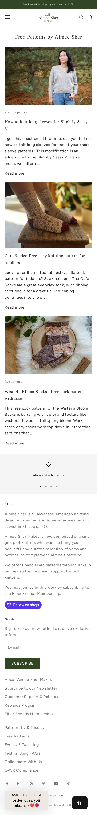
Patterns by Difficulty (24, 727)
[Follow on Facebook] (7, 783)
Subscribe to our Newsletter (31, 688)
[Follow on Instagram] (19, 783)
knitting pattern (16, 112)
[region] (48, 470)
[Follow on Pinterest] (43, 783)
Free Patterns (17, 736)
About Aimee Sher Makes (28, 679)
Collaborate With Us (23, 762)
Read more (14, 173)
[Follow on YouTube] (56, 783)
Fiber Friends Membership (36, 593)
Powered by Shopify (66, 805)
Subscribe (23, 663)
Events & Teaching (22, 744)
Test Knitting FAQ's (22, 753)
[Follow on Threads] (31, 783)
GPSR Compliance (22, 770)
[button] (26, 800)
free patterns (13, 381)
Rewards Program (21, 705)
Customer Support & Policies (31, 696)
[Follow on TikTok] (68, 783)
